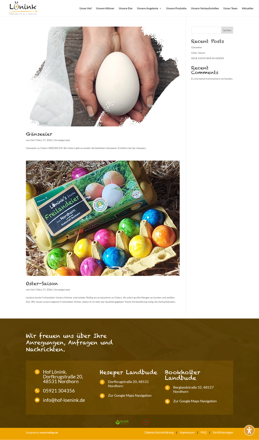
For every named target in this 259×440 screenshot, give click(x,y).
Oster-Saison (42, 283)
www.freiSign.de (49, 432)
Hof (32, 140)
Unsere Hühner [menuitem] (105, 8)
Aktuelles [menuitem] (247, 8)
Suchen (227, 30)
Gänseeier (39, 134)
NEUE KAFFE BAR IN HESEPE (207, 58)
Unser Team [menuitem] (230, 8)
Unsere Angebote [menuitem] (147, 8)
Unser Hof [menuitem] (85, 8)
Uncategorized (62, 140)
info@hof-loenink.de (64, 400)
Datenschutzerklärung (159, 432)
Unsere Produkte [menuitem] (176, 8)
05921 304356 (59, 391)
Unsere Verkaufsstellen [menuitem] (205, 8)
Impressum (187, 432)
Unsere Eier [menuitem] (126, 8)
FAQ (203, 432)
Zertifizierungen (223, 432)
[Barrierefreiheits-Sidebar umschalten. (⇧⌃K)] (249, 430)
